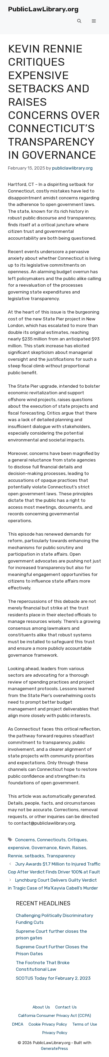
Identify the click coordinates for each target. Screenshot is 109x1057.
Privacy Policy (54, 1032)
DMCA (17, 1024)
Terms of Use (84, 1024)
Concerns (25, 839)
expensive (18, 847)
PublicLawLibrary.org (43, 9)
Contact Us (66, 1007)
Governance (44, 847)
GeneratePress (54, 1048)
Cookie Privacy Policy (48, 1024)
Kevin (64, 847)
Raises (79, 847)
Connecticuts (51, 839)
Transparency (60, 855)
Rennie (15, 855)
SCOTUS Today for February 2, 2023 (53, 978)
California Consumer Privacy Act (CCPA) (54, 1015)
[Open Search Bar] (79, 21)
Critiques (77, 839)
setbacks (34, 855)
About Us (41, 1007)
